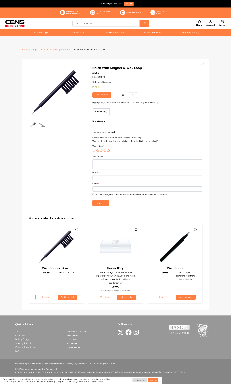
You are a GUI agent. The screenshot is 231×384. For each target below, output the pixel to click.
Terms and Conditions (76, 331)
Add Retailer (72, 343)
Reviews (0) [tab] (101, 111)
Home (199, 25)
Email (95, 183)
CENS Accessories (115, 32)
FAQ (17, 351)
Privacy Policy (72, 335)
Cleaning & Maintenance (26, 347)
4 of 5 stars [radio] (104, 150)
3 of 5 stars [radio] (101, 150)
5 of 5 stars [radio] (108, 150)
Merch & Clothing (190, 32)
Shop (33, 49)
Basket (222, 25)
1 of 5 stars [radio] (94, 150)
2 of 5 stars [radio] (97, 150)
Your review (98, 156)
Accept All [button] (153, 380)
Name (95, 172)
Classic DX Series (153, 32)
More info (45, 297)
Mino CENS (78, 32)
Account (210, 25)
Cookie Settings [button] (139, 380)
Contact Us (20, 335)
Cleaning (65, 49)
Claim (129, 4)
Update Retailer (73, 347)
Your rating (98, 146)
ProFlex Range (41, 32)
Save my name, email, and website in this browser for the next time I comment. (131, 194)
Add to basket (101, 95)
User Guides (72, 339)
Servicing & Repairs (23, 343)
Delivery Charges (22, 339)
